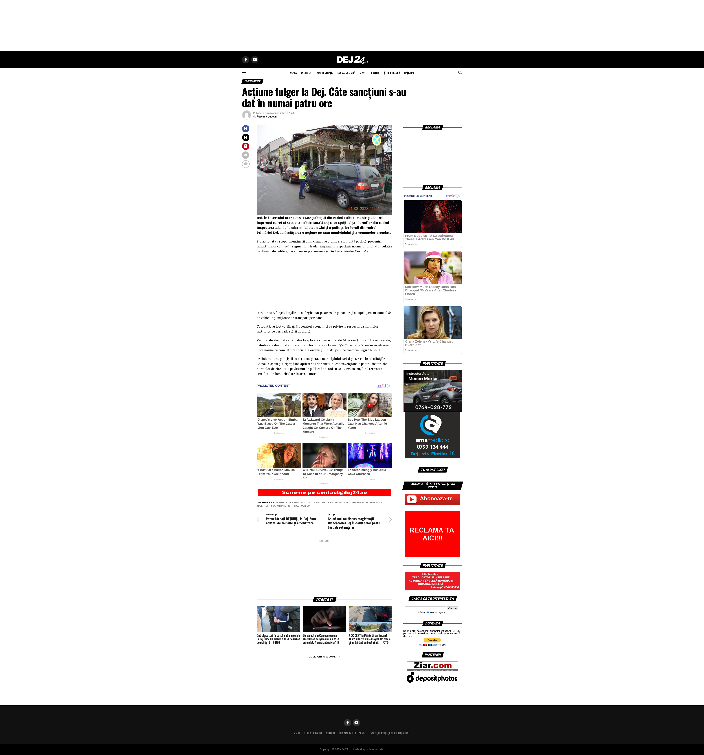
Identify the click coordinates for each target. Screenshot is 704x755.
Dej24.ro (327, 503)
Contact (330, 733)
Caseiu (294, 503)
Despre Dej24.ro (313, 733)
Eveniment (307, 72)
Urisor (307, 506)
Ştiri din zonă (392, 72)
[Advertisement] (352, 25)
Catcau (306, 503)
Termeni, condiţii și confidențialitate (389, 733)
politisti (263, 506)
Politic (375, 72)
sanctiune (279, 506)
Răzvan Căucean (267, 116)
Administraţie (325, 72)
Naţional (409, 72)
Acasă (297, 733)
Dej (317, 503)
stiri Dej (294, 506)
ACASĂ (293, 72)
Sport (363, 72)
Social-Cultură (346, 72)
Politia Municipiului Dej (368, 503)
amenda (282, 503)
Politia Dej (342, 503)
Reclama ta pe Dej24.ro (351, 733)
